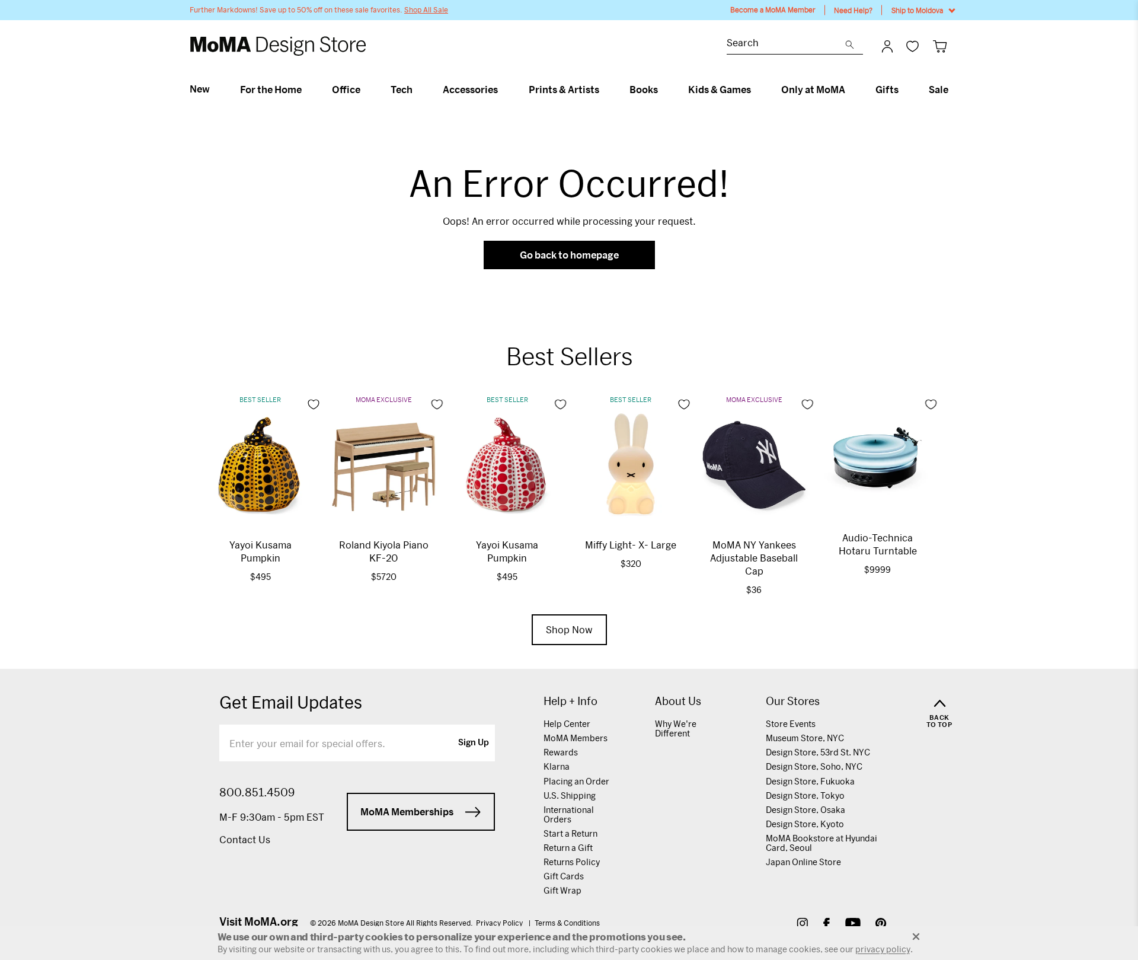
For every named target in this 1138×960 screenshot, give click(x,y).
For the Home (271, 89)
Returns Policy (572, 862)
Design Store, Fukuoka (810, 781)
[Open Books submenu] (663, 89)
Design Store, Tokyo (805, 795)
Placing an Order (576, 781)
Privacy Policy (500, 922)
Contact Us (244, 839)
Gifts (887, 89)
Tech (402, 89)
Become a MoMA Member (773, 10)
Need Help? (853, 10)
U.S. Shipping (570, 795)
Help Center (567, 724)
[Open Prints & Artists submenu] (604, 89)
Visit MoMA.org (258, 921)
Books (643, 89)
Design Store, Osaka (805, 810)
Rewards (561, 752)
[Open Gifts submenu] (903, 89)
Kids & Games (719, 89)
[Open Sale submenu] (953, 89)
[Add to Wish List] (313, 404)
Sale (938, 89)
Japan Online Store (803, 862)
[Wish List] (912, 46)
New (200, 89)
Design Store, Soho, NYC (814, 766)
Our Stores (793, 701)
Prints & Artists (564, 89)
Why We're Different (675, 728)
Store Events (791, 724)
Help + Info (570, 701)
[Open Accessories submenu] (503, 89)
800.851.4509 (257, 792)
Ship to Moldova (917, 10)
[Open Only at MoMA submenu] (850, 89)
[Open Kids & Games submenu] (756, 89)
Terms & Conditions (567, 922)
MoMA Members (576, 738)
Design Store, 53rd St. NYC (818, 752)
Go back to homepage (569, 254)
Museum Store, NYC (805, 738)
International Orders (569, 814)
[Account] (887, 46)
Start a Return (570, 833)
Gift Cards (564, 876)
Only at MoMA (813, 89)
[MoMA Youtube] (853, 924)
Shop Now (569, 629)
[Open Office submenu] (365, 89)
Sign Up (473, 743)
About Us (678, 701)
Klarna (557, 766)
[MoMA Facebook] (826, 924)
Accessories (470, 89)
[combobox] (786, 44)
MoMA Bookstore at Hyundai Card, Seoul (821, 843)
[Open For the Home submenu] (307, 89)
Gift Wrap (562, 890)
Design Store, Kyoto (805, 824)
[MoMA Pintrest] (881, 924)
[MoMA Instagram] (802, 924)
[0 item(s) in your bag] (939, 46)
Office (346, 89)
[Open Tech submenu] (417, 89)
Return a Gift (568, 848)
